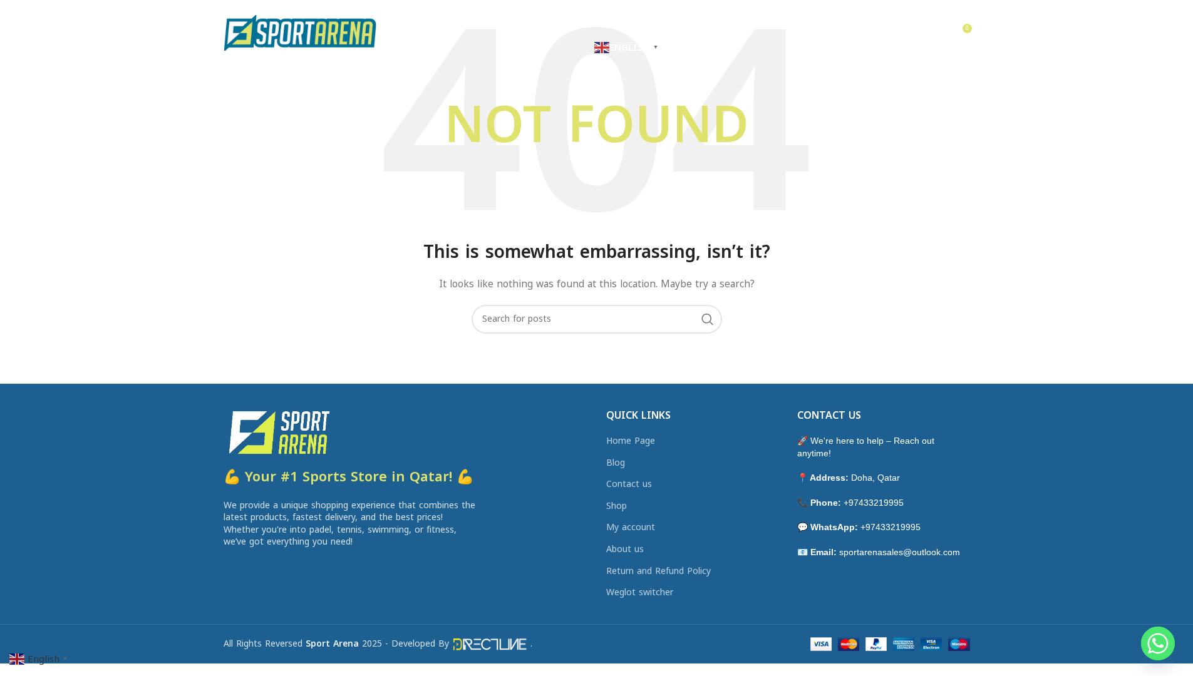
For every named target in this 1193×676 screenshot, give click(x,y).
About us (625, 549)
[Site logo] (300, 32)
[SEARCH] (707, 319)
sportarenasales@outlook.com (899, 552)
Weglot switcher (639, 592)
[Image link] (278, 430)
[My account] (884, 33)
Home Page (630, 441)
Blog (615, 463)
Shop (616, 506)
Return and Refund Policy (658, 571)
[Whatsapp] (1158, 643)
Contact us (629, 484)
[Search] (909, 33)
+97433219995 (874, 503)
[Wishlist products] (935, 33)
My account (630, 527)
